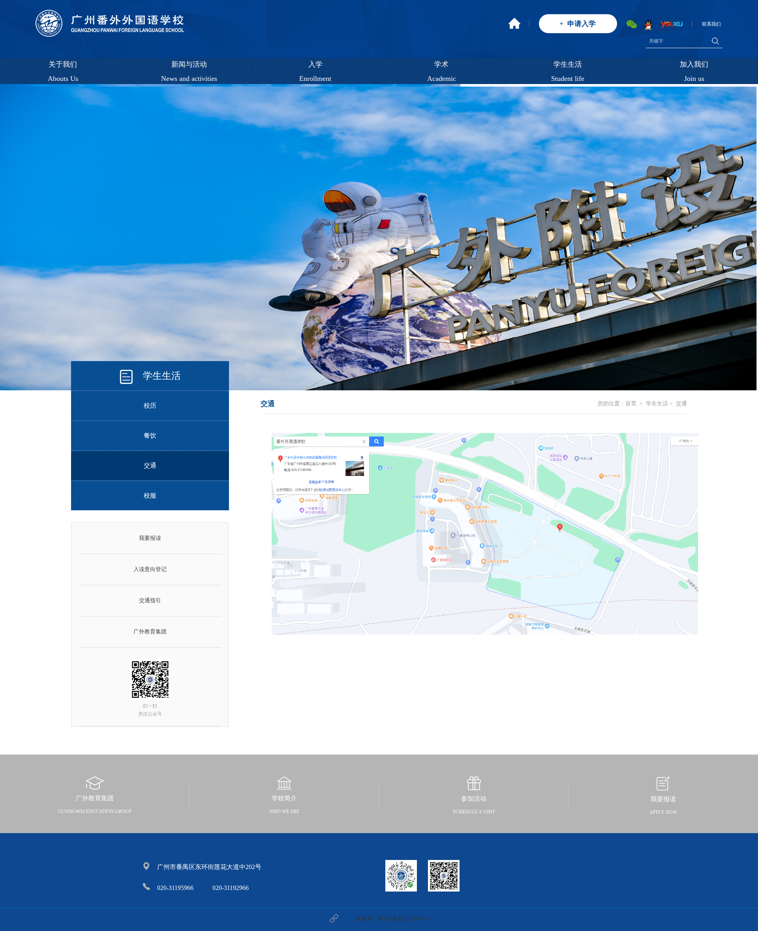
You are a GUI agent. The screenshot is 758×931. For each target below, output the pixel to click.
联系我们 (711, 24)
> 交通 (677, 403)
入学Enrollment (315, 71)
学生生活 (162, 376)
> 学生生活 (653, 403)
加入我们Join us (694, 71)
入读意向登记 (150, 569)
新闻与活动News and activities (189, 71)
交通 (150, 465)
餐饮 (150, 435)
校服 (150, 495)
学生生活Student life (567, 71)
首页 (630, 403)
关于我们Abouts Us (63, 71)
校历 (150, 405)
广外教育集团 (150, 632)
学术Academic (441, 71)
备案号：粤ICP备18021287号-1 (393, 919)
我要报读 (150, 538)
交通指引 (150, 600)
